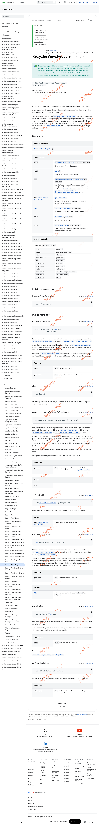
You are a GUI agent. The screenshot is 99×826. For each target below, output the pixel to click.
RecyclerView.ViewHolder (41, 199)
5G (41, 783)
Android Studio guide (80, 767)
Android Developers (38, 20)
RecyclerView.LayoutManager (65, 116)
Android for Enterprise (31, 768)
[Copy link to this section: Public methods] (51, 315)
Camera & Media (43, 776)
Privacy (42, 780)
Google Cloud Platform (35, 807)
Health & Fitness (42, 771)
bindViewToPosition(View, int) (67, 193)
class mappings (84, 75)
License (37, 816)
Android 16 (67, 766)
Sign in (94, 2)
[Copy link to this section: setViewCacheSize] (51, 663)
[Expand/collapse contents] (43, 26)
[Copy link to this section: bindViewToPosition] (52, 321)
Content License (82, 714)
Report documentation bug (91, 769)
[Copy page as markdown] (80, 56)
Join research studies (91, 779)
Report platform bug (91, 763)
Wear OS (54, 768)
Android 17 (67, 763)
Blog (29, 782)
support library (66, 66)
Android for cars (55, 776)
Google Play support (91, 774)
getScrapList (60, 198)
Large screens (56, 765)
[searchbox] (13, 16)
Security (30, 772)
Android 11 (67, 781)
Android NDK (79, 784)
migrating (47, 73)
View (72, 162)
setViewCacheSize (61, 225)
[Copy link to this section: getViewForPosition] (52, 534)
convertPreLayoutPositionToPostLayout (69, 179)
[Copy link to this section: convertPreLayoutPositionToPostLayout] (71, 412)
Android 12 (67, 778)
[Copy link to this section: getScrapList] (46, 495)
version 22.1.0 (54, 50)
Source (30, 776)
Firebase (31, 803)
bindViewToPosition (62, 162)
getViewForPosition (62, 208)
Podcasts (31, 785)
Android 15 (67, 769)
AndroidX (70, 68)
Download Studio (78, 780)
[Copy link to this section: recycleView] (45, 606)
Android (30, 765)
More (22, 2)
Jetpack (85, 68)
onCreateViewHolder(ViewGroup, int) (77, 341)
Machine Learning (43, 766)
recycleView (59, 217)
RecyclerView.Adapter (71, 189)
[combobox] (46, 2)
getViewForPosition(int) (64, 191)
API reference (8, 9)
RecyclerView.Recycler (42, 149)
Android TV (55, 780)
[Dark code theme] (91, 302)
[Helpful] (88, 20)
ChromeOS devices (55, 771)
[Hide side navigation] (23, 822)
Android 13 (67, 775)
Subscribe (75, 821)
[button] (12, 41)
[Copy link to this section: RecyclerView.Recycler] (55, 296)
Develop (48, 20)
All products (32, 810)
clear (57, 171)
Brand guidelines (46, 816)
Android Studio (84, 2)
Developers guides (78, 772)
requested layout (54, 126)
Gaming (42, 763)
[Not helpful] (91, 20)
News (30, 779)
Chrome (30, 800)
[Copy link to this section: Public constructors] (56, 289)
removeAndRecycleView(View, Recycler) (48, 655)
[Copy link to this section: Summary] (45, 136)
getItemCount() (83, 470)
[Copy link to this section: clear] (39, 386)
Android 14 (67, 772)
